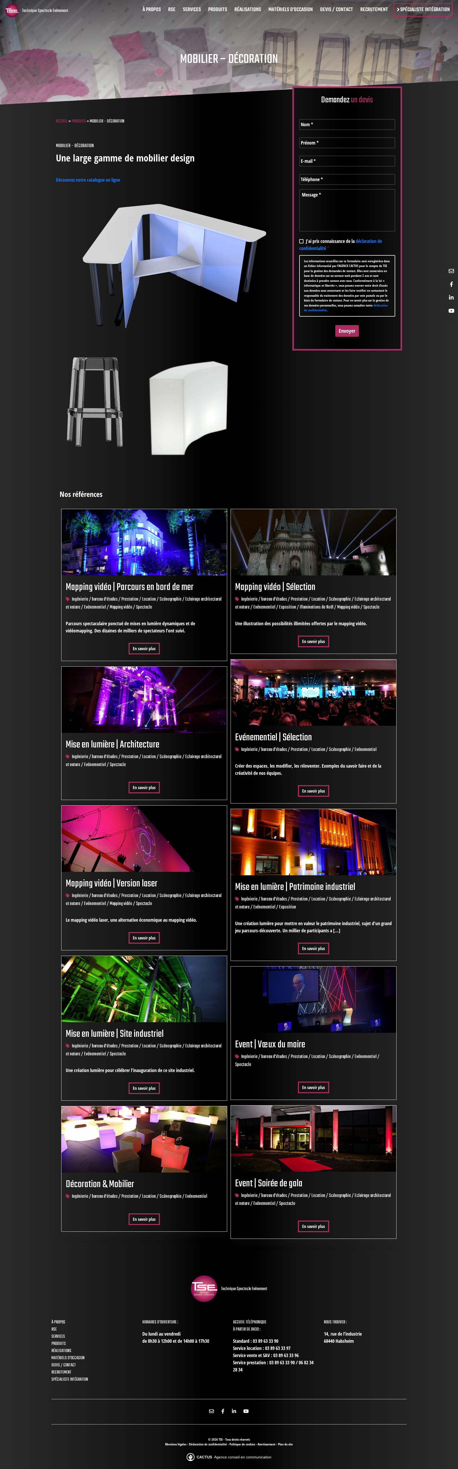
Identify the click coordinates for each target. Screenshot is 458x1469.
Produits (79, 121)
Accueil (62, 121)
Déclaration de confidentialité (208, 1444)
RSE (54, 1329)
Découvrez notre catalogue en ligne (88, 180)
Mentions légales (176, 1444)
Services (58, 1336)
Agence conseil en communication (234, 1457)
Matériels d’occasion (68, 1358)
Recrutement (61, 1372)
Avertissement (267, 1444)
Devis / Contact (63, 1365)
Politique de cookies (243, 1444)
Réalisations (61, 1351)
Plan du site (285, 1444)
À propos (58, 1322)
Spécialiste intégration (69, 1379)
